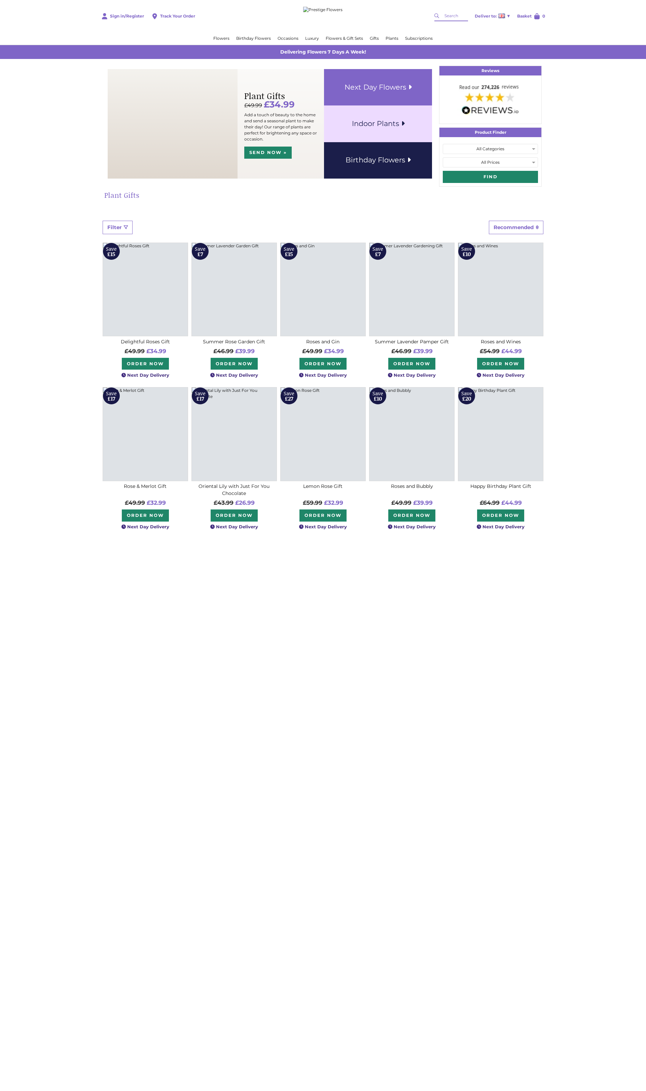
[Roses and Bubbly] (411, 434)
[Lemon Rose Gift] (323, 434)
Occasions (288, 38)
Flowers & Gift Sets (344, 38)
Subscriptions (419, 38)
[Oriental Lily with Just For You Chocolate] (234, 434)
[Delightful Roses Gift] (145, 289)
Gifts (374, 38)
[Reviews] (490, 99)
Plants (392, 38)
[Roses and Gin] (323, 289)
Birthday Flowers (253, 38)
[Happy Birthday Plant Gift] (500, 434)
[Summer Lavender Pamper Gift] (411, 289)
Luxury (312, 38)
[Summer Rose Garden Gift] (234, 289)
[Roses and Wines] (500, 289)
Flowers (221, 38)
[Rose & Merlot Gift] (145, 434)
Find (490, 176)
